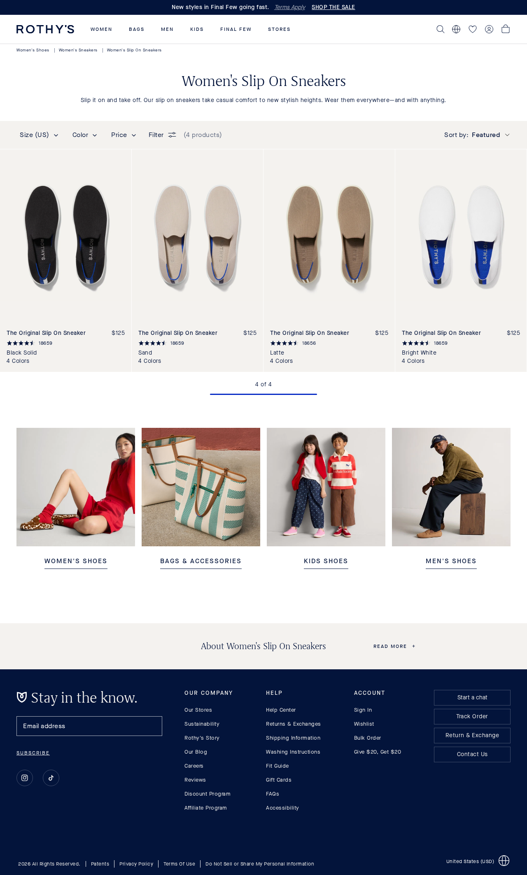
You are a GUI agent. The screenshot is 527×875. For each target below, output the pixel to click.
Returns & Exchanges (293, 723)
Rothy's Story (202, 737)
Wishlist (364, 723)
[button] (101, 29)
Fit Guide (277, 765)
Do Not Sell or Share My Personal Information (259, 864)
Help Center (281, 709)
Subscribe (33, 753)
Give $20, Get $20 (377, 751)
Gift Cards (278, 779)
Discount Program (207, 793)
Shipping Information (293, 737)
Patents (100, 864)
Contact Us (472, 754)
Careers (194, 765)
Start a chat (472, 697)
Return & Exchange (472, 735)
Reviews (195, 779)
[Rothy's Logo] (45, 29)
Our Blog (195, 751)
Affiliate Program (205, 807)
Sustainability (201, 723)
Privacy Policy (136, 864)
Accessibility (282, 807)
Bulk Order (367, 737)
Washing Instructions (293, 751)
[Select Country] (456, 29)
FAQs (272, 793)
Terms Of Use (179, 864)
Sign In (363, 709)
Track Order (472, 716)
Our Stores (198, 709)
